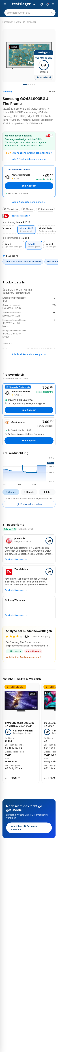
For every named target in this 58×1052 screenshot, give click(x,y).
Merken (29, 209)
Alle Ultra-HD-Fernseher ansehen (24, 828)
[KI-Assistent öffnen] (41, 4)
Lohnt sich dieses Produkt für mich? (23, 261)
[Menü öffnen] (4, 4)
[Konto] (53, 4)
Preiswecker (47, 209)
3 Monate (11, 492)
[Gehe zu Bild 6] (32, 84)
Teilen (52, 91)
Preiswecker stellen (31, 504)
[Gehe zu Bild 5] (30, 84)
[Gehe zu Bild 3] (28, 84)
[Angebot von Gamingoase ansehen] (29, 431)
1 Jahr (47, 492)
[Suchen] (52, 12)
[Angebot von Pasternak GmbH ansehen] (29, 181)
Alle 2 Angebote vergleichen (27, 202)
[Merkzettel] (47, 4)
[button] (29, 470)
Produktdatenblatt (19, 216)
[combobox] (30, 12)
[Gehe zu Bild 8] (35, 84)
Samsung (7, 91)
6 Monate (29, 492)
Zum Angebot (29, 185)
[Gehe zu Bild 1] (25, 84)
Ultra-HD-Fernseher (26, 22)
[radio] (26, 229)
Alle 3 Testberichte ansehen (27, 159)
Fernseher (7, 22)
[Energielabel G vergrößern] (5, 216)
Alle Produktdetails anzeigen (27, 354)
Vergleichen (12, 209)
